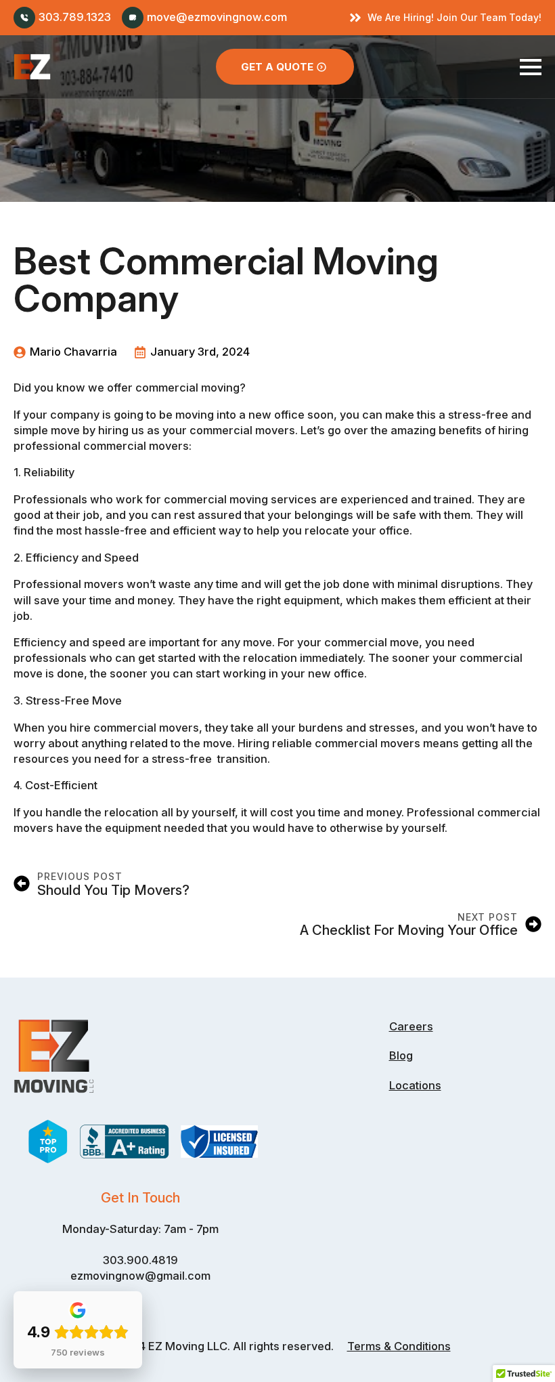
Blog (401, 1055)
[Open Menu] (530, 67)
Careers (411, 1026)
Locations (415, 1085)
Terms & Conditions (399, 1346)
